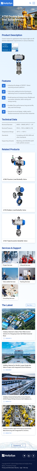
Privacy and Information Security (10, 467)
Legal (21, 467)
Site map (25, 467)
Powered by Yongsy (11, 465)
